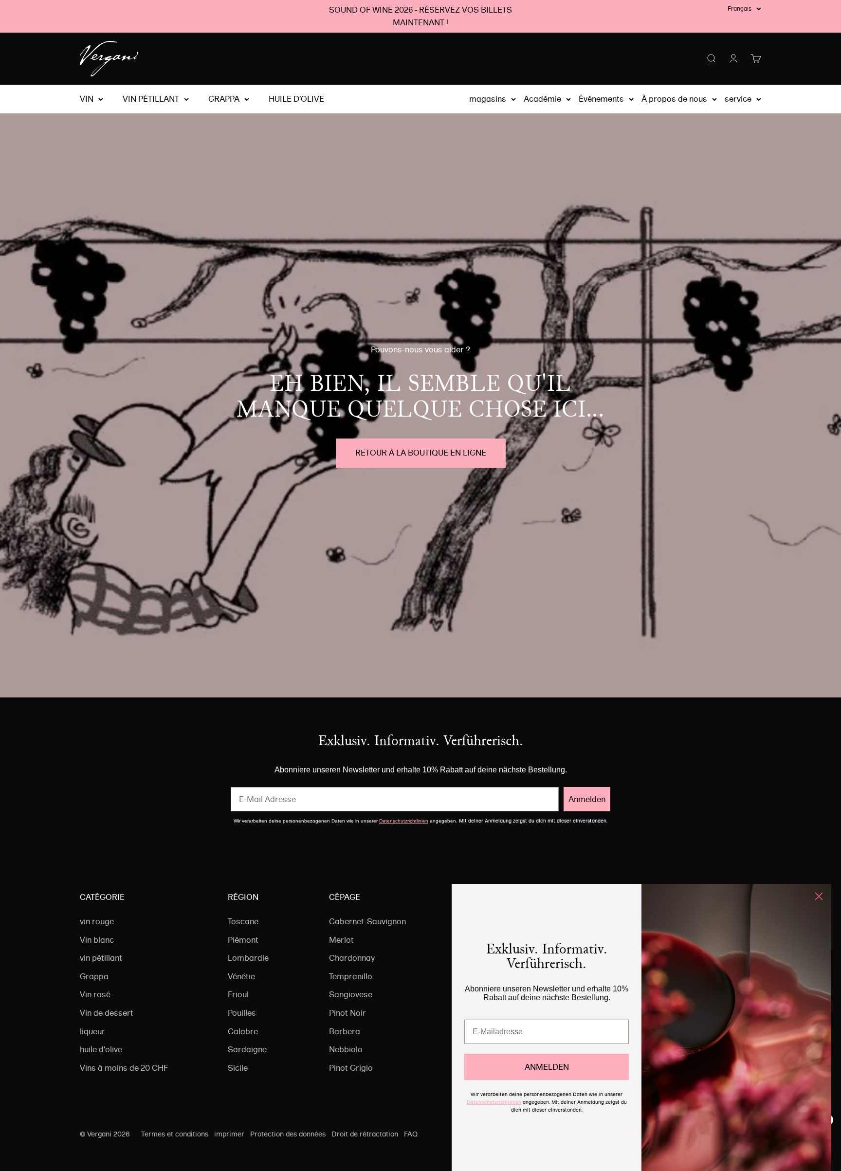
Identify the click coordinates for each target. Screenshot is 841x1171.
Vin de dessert (106, 1013)
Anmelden (586, 799)
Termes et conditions (174, 1134)
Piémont (243, 940)
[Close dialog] (818, 896)
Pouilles (242, 1013)
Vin (86, 99)
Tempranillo (350, 976)
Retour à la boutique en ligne (420, 452)
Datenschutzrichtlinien (403, 820)
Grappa (223, 99)
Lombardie (248, 958)
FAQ (411, 1134)
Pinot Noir (347, 1013)
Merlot (341, 940)
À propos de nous (674, 99)
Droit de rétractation (364, 1134)
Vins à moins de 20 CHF (124, 1068)
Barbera (344, 1031)
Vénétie (241, 976)
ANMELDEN (547, 1067)
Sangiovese (350, 994)
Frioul (238, 994)
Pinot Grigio (351, 1068)
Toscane (243, 921)
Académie (542, 99)
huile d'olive (296, 99)
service (738, 99)
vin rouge (97, 921)
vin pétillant (151, 99)
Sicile (238, 1068)
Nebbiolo (346, 1049)
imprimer (229, 1134)
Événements (601, 99)
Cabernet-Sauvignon (367, 921)
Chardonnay (352, 958)
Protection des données (288, 1134)
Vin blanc (97, 940)
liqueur (92, 1031)
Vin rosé (95, 994)
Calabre (243, 1031)
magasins (487, 99)
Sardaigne (247, 1049)
